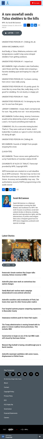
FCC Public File (8, 404)
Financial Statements (10, 413)
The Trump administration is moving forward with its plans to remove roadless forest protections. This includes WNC (21, 327)
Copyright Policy (9, 391)
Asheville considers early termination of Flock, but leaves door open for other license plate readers (20, 301)
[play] (3, 436)
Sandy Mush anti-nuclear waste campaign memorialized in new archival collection (17, 292)
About (6, 383)
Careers (6, 417)
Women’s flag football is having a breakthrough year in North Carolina (21, 346)
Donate (36, 3)
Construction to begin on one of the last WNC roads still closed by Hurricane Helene (20, 337)
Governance (8, 409)
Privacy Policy (8, 396)
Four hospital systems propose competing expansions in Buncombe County (21, 310)
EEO (5, 400)
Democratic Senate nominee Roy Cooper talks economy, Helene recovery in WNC (18, 274)
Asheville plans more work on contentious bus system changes (19, 283)
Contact (6, 387)
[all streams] (40, 436)
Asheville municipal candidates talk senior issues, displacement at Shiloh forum (20, 355)
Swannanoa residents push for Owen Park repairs (19, 318)
